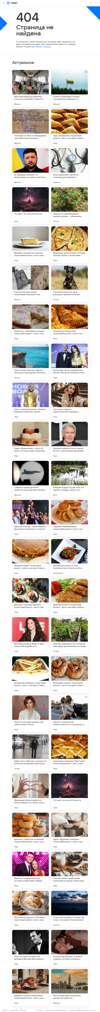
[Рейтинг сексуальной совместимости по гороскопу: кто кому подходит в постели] (69, 713)
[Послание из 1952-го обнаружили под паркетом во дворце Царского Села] (30, 127)
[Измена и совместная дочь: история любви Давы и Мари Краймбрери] (30, 870)
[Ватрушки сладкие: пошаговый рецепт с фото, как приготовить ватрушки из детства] (69, 674)
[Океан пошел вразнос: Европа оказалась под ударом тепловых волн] (30, 362)
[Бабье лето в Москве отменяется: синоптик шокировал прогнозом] (30, 752)
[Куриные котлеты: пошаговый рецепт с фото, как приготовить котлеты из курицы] (69, 596)
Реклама (23, 1010)
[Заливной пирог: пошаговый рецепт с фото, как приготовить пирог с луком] (30, 557)
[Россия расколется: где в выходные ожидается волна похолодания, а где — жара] (69, 283)
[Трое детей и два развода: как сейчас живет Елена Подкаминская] (30, 713)
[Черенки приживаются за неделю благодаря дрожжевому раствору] (69, 635)
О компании (14, 1010)
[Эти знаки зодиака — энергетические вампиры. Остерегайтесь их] (69, 401)
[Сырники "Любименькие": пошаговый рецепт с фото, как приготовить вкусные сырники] (69, 518)
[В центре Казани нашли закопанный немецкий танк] (30, 283)
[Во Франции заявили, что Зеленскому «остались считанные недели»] (30, 166)
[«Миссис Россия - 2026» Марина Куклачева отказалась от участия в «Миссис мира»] (30, 518)
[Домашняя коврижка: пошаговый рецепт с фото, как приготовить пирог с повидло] (30, 674)
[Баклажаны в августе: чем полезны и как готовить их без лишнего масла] (69, 557)
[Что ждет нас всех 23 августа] (69, 792)
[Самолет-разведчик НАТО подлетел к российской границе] (30, 479)
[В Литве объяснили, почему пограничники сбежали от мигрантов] (69, 88)
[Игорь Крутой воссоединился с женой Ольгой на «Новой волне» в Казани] (69, 362)
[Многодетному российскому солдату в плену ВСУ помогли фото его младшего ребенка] (30, 88)
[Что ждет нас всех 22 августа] (30, 205)
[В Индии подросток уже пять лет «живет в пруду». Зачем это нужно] (69, 479)
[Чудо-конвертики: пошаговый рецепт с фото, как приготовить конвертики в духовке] (69, 127)
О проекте (39, 1010)
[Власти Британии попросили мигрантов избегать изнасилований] (69, 987)
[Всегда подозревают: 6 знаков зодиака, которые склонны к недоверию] (69, 948)
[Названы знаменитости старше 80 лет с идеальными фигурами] (69, 440)
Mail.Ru (5, 1010)
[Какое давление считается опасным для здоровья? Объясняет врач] (69, 166)
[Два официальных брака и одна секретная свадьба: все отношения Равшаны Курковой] (30, 635)
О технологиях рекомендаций (55, 1010)
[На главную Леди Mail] (13, 3)
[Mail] (8, 3)
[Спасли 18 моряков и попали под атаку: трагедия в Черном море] (69, 909)
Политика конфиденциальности (79, 1010)
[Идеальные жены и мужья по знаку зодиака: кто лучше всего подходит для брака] (30, 792)
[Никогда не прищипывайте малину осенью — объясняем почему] (69, 205)
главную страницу (43, 46)
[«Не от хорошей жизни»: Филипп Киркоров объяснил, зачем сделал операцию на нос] (30, 401)
